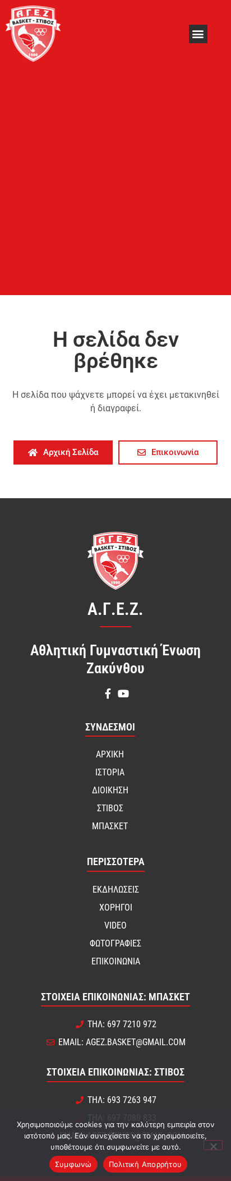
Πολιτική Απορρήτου (145, 1164)
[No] (213, 1145)
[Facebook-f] (108, 693)
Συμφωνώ (73, 1164)
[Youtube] (123, 693)
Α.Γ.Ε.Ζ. (115, 609)
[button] (198, 34)
